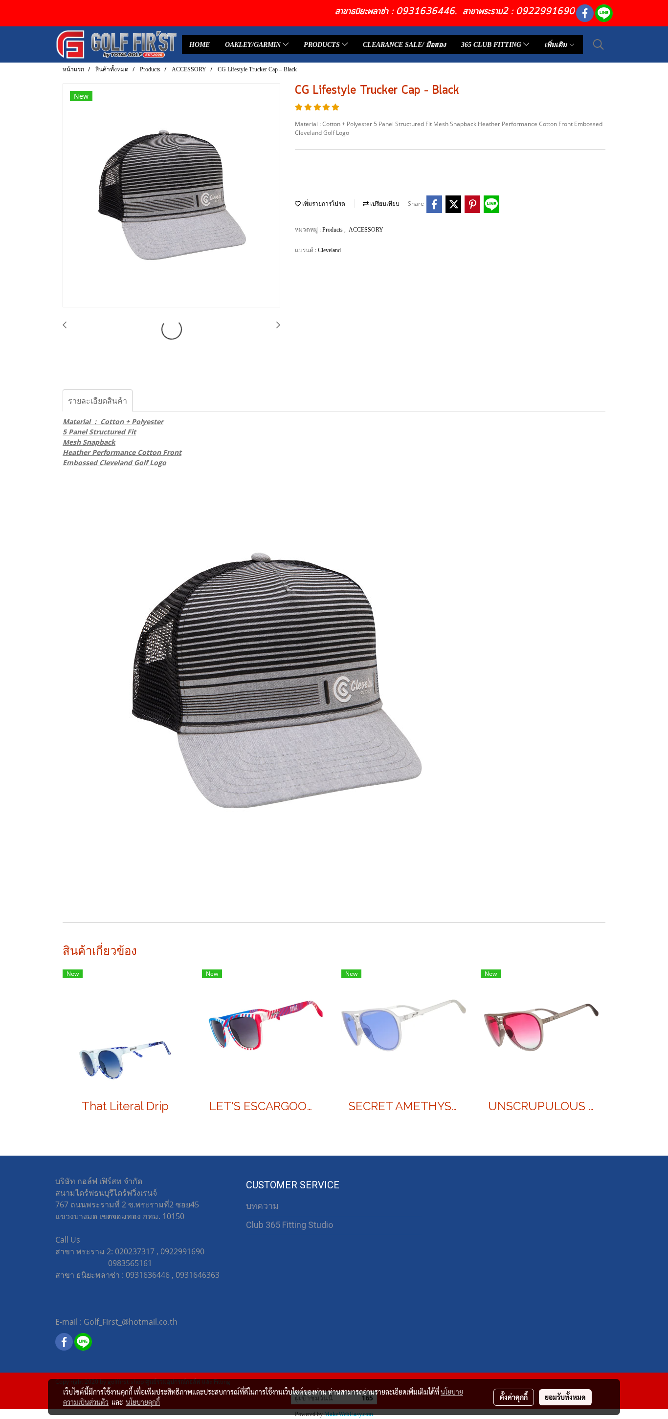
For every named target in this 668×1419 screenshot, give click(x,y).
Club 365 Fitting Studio (289, 1225)
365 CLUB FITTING (492, 44)
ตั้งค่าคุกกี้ (514, 1397)
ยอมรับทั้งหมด (565, 1397)
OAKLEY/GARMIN (254, 44)
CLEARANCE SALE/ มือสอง (404, 44)
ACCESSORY (366, 229)
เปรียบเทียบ (384, 203)
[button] (598, 44)
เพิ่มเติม (556, 44)
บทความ (262, 1206)
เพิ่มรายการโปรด (323, 203)
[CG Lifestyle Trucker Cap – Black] (171, 196)
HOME (199, 44)
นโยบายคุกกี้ (143, 1402)
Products (333, 229)
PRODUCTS (323, 44)
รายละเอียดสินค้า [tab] (97, 400)
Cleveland (329, 250)
